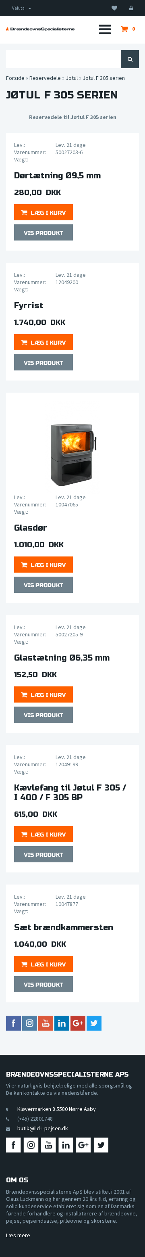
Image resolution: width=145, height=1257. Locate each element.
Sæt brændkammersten (63, 928)
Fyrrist (29, 306)
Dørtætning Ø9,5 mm (57, 176)
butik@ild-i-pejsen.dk (42, 1128)
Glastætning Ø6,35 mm (62, 658)
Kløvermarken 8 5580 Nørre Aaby (56, 1109)
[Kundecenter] (131, 8)
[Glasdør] (72, 447)
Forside (15, 78)
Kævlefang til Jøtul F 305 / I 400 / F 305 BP (70, 793)
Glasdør (30, 528)
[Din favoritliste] (114, 8)
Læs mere (18, 1235)
